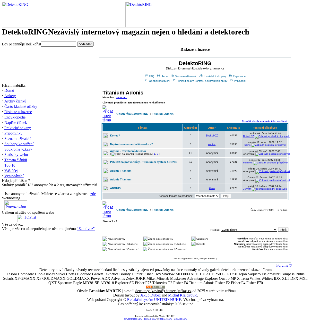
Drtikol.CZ (212, 135)
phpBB (187, 258)
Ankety (10, 96)
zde (93, 194)
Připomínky (13, 133)
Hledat (164, 76)
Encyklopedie (15, 117)
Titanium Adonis (123, 93)
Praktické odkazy (17, 128)
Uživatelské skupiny (214, 76)
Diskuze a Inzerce (18, 112)
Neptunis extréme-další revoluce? (131, 144)
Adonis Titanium (120, 170)
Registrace (239, 76)
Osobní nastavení (159, 80)
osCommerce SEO (133, 318)
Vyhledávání (14, 176)
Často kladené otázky (20, 106)
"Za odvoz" (86, 229)
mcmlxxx (121, 97)
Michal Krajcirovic (182, 295)
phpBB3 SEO (165, 318)
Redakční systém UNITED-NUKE (154, 299)
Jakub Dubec (150, 295)
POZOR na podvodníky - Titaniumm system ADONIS (143, 162)
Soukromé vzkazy (18, 149)
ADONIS (115, 188)
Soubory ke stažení (19, 144)
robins (212, 144)
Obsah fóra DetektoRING (132, 113)
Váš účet (11, 171)
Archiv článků (15, 101)
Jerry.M (247, 188)
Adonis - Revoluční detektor (128, 151)
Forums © (284, 265)
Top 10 (9, 165)
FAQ (151, 76)
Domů (9, 90)
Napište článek (15, 122)
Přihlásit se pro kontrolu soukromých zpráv (202, 80)
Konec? (115, 135)
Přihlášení (240, 80)
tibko (212, 188)
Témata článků (15, 160)
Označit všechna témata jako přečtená (264, 121)
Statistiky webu (16, 155)
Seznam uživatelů (17, 138)
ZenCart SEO (180, 318)
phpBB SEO (150, 318)
